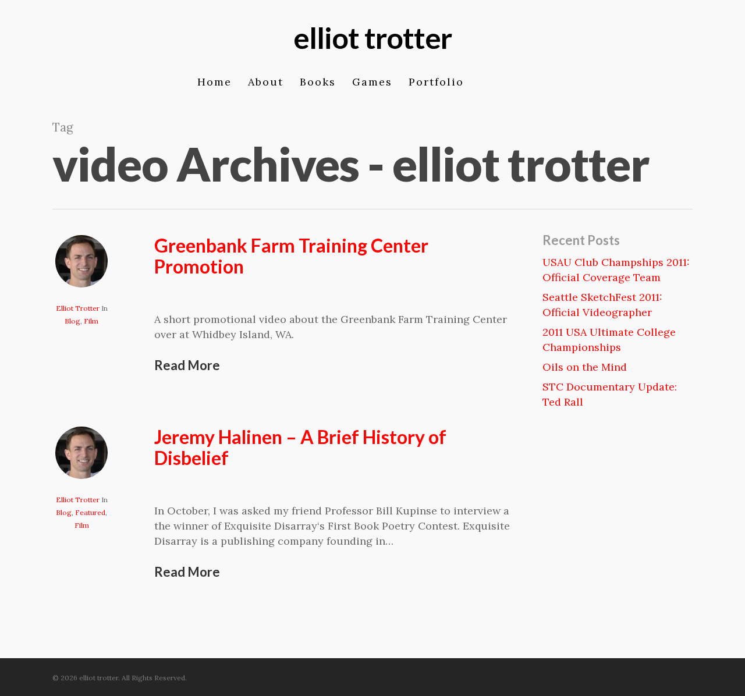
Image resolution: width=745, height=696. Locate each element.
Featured (90, 512)
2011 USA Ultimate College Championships (609, 339)
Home (214, 83)
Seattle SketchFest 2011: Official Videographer (602, 304)
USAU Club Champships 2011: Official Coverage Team (616, 269)
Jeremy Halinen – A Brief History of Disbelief (300, 447)
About (265, 83)
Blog (72, 321)
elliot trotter (372, 37)
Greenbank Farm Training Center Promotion (291, 256)
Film (91, 321)
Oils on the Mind (584, 367)
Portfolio (436, 83)
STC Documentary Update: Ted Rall (609, 394)
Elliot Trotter (78, 308)
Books (318, 83)
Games (372, 83)
